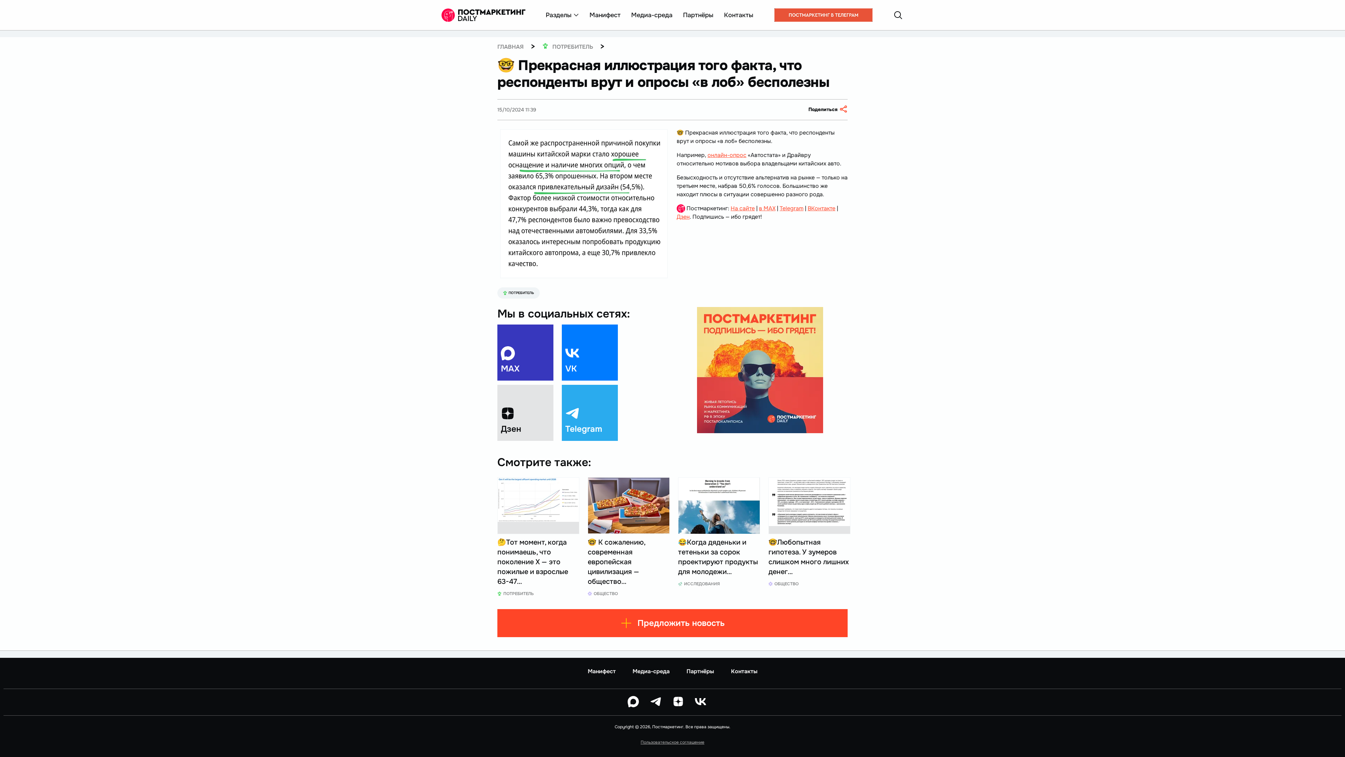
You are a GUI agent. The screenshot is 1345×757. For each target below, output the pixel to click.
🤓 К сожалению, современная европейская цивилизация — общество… (616, 562)
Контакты (738, 15)
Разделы (559, 15)
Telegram (791, 208)
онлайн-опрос (727, 155)
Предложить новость (681, 623)
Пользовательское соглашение (672, 742)
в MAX (767, 208)
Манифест (605, 15)
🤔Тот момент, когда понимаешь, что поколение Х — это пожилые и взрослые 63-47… (532, 562)
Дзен (683, 216)
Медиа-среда (651, 15)
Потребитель (521, 293)
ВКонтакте (821, 208)
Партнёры (698, 15)
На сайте (743, 208)
